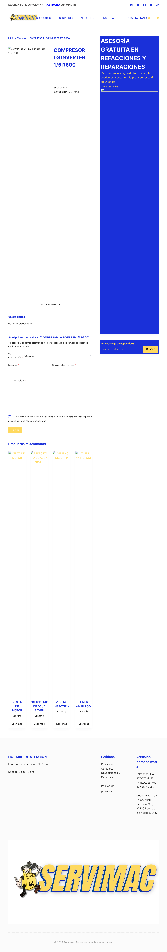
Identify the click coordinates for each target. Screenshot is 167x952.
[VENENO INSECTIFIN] (61, 573)
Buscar (150, 349)
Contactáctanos (136, 18)
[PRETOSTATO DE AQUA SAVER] (39, 573)
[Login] (148, 18)
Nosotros (88, 18)
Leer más (17, 723)
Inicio (22, 18)
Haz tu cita (52, 4)
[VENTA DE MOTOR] (17, 573)
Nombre (14, 365)
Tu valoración (17, 380)
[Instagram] (144, 5)
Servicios (66, 18)
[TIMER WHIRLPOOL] (84, 573)
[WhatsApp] (131, 5)
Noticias (109, 18)
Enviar (15, 430)
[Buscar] (139, 18)
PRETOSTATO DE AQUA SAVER (39, 706)
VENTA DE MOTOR (17, 706)
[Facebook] (138, 5)
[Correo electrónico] (151, 5)
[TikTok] (157, 5)
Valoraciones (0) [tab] (50, 304)
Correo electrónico (64, 365)
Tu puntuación (15, 356)
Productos (43, 18)
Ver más (74, 92)
